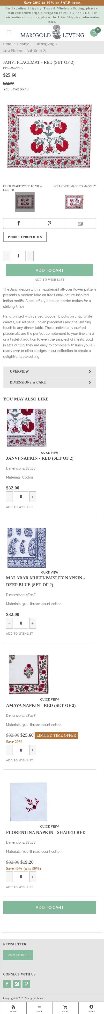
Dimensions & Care (28, 382)
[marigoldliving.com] (52, 32)
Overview (19, 371)
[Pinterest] (26, 984)
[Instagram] (17, 984)
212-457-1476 (79, 13)
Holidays (23, 44)
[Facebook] (7, 984)
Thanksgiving (44, 44)
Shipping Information (83, 17)
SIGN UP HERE (18, 955)
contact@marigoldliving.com (36, 13)
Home (7, 44)
